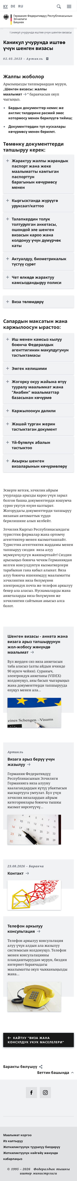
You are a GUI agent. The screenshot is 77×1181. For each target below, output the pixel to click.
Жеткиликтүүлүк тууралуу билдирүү (31, 1147)
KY (5, 6)
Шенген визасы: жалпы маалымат (25, 92)
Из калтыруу (13, 1141)
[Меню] (69, 6)
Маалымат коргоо (17, 1135)
